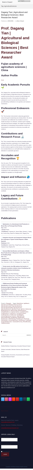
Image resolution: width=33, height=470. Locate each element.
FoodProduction (5, 314)
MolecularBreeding (5, 317)
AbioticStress (20, 303)
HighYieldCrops (20, 316)
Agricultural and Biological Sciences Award (11, 304)
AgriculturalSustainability (7, 307)
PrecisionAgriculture (13, 320)
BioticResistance (22, 310)
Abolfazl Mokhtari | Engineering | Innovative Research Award (15, 346)
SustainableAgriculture (6, 321)
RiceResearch (22, 320)
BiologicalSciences (5, 310)
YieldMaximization (5, 323)
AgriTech (23, 309)
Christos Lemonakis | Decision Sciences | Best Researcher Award (15, 350)
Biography (8, 303)
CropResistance (5, 313)
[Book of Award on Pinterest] (6, 399)
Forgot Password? (5, 458)
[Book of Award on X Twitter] (2, 399)
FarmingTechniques (21, 313)
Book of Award (7, 2)
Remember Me (6, 451)
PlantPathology (12, 318)
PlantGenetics (4, 318)
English (22, 0)
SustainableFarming (17, 321)
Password (6, 444)
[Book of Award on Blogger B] (13, 399)
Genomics (13, 316)
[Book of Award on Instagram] (10, 399)
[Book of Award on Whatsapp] (28, 399)
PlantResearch (19, 318)
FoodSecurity (13, 314)
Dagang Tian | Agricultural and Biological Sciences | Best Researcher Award (14, 15)
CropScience (13, 313)
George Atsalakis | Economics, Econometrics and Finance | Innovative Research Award (15, 355)
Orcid (2, 80)
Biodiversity (28, 309)
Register (3, 457)
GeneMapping (19, 314)
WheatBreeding (27, 321)
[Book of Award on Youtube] (17, 399)
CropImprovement (14, 311)
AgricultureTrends (16, 309)
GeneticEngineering (6, 316)
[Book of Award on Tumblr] (24, 399)
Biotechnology (14, 310)
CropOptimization (24, 311)
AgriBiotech (26, 303)
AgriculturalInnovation (6, 306)
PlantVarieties (4, 320)
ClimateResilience (5, 311)
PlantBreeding (20, 317)
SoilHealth (28, 320)
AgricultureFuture (17, 307)
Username (6, 437)
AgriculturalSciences (17, 306)
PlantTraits (26, 318)
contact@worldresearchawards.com (10, 428)
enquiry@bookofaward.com (8, 422)
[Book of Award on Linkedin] (21, 399)
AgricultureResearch (6, 309)
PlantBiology (14, 317)
